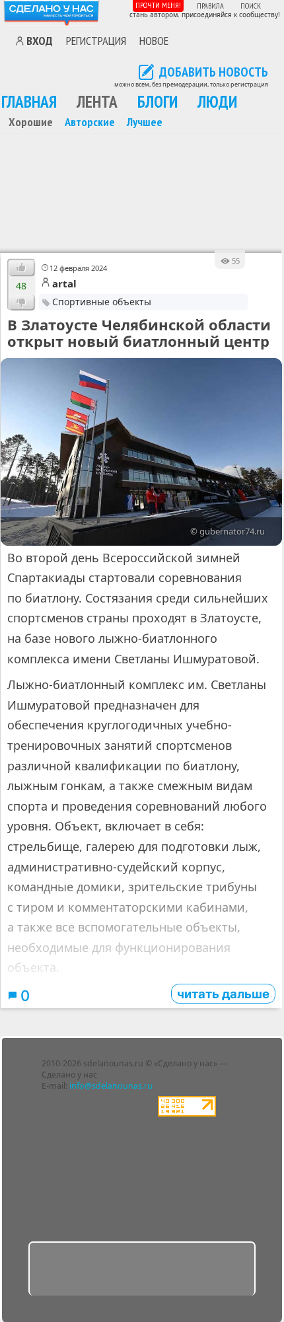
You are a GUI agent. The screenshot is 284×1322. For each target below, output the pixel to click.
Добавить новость (213, 73)
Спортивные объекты (101, 301)
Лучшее (144, 121)
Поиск (250, 6)
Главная (29, 101)
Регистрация (96, 40)
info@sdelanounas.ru (111, 1085)
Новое (153, 40)
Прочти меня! (158, 5)
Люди (217, 101)
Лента (97, 101)
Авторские (90, 121)
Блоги (157, 101)
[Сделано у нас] (51, 13)
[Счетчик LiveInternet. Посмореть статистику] (187, 1113)
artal (64, 283)
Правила (210, 6)
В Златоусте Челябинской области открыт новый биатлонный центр (139, 332)
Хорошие (31, 121)
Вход (39, 41)
